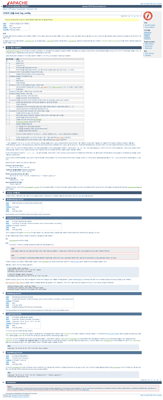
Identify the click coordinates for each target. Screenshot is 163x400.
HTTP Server (12, 9)
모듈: (7, 211)
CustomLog (71, 41)
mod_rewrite (20, 282)
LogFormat (50, 41)
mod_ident (43, 87)
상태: (4, 25)
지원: (7, 307)
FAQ (151, 3)
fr (132, 16)
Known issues (149, 46)
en (129, 16)
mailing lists (85, 389)
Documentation (21, 9)
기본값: (8, 321)
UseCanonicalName (22, 122)
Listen (36, 187)
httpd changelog (149, 43)
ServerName (37, 119)
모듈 (141, 3)
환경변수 (79, 279)
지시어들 (146, 3)
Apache (5, 9)
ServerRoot (13, 240)
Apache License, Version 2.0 (21, 396)
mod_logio (60, 137)
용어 (154, 3)
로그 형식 (76, 261)
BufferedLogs (147, 32)
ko (138, 16)
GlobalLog (147, 35)
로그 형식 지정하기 (150, 25)
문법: (7, 205)
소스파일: (6, 29)
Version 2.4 (30, 9)
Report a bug (148, 48)
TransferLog (29, 41)
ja (135, 16)
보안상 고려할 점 (149, 27)
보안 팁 (81, 196)
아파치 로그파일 (149, 53)
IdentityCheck (57, 87)
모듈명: (5, 27)
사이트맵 (159, 3)
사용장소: (9, 207)
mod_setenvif (10, 282)
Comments (148, 55)
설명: (4, 23)
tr (140, 16)
